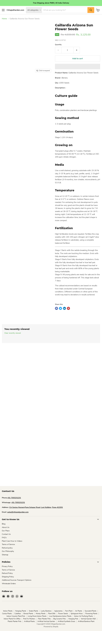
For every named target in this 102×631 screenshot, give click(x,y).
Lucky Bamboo (46, 611)
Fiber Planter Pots (44, 619)
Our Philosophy (8, 551)
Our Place (5, 531)
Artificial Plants (29, 621)
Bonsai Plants (28, 613)
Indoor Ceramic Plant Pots (16, 616)
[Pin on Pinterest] (68, 308)
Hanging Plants (20, 611)
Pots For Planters (29, 619)
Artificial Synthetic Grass (66, 621)
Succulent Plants (90, 611)
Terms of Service (8, 544)
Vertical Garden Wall (88, 619)
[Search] (90, 10)
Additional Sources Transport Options (16, 580)
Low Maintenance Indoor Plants (60, 616)
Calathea (17, 613)
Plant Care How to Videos (12, 541)
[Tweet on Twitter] (60, 308)
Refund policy (7, 548)
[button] (77, 66)
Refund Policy (7, 573)
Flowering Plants (91, 613)
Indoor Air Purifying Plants (83, 616)
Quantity (58, 45)
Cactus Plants (7, 613)
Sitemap (5, 555)
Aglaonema (58, 611)
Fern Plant (68, 611)
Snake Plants (33, 611)
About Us (5, 527)
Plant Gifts (51, 613)
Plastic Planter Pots (14, 621)
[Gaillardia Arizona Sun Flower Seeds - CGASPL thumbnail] (15, 80)
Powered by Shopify (51, 627)
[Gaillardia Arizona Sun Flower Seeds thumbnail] (5, 80)
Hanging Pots (73, 619)
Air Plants (78, 611)
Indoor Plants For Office (12, 619)
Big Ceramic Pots (59, 619)
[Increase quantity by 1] (77, 50)
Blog (3, 524)
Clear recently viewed (12, 333)
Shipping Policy (8, 577)
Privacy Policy (7, 566)
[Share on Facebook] (56, 308)
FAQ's (4, 537)
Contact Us (6, 534)
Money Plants (40, 613)
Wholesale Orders (9, 583)
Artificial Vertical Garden (46, 621)
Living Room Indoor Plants (37, 616)
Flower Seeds (63, 613)
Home (4, 19)
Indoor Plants (7, 611)
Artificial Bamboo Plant (86, 621)
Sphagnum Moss (77, 613)
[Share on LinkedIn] (64, 308)
